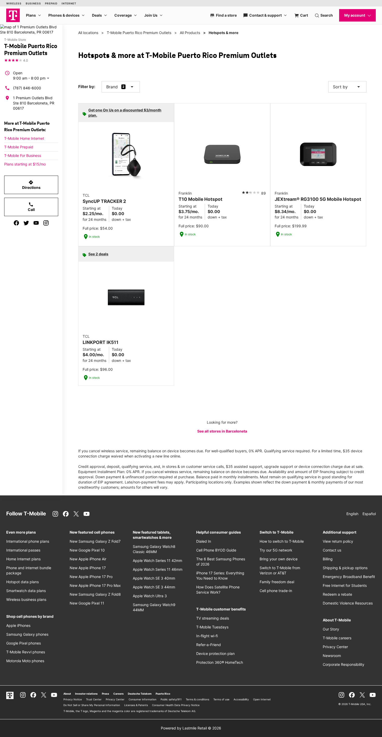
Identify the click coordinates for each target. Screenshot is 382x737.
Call (31, 207)
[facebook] (16, 223)
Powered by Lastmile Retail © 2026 (191, 728)
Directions (31, 185)
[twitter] (26, 223)
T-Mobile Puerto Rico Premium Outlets (139, 32)
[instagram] (46, 223)
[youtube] (36, 223)
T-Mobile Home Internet (24, 138)
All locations (88, 32)
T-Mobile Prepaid (18, 147)
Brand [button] (112, 86)
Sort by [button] (347, 87)
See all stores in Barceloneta (222, 431)
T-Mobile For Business (22, 155)
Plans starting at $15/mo (25, 164)
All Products (190, 32)
